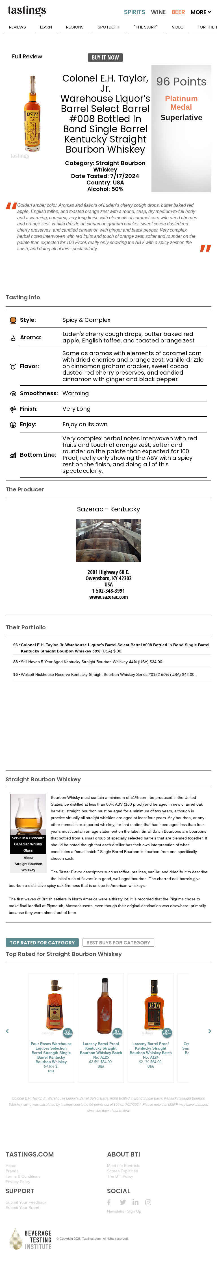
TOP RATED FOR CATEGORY (42, 942)
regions (75, 27)
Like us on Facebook (113, 1202)
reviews (17, 27)
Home (11, 1165)
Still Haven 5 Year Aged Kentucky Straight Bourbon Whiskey (79, 662)
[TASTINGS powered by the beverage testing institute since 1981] (27, 14)
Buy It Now (105, 57)
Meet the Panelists (123, 1165)
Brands (12, 1171)
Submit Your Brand (22, 1207)
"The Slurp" (146, 27)
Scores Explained (122, 1171)
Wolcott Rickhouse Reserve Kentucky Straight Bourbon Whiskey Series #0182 (95, 674)
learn (46, 27)
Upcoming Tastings (151, 1202)
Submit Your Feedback (26, 1202)
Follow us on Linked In (139, 1202)
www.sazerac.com (108, 597)
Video (178, 27)
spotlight (109, 27)
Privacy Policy (18, 1181)
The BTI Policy (120, 1176)
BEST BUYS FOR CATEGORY (118, 942)
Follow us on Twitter (126, 1202)
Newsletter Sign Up (124, 1211)
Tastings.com (91, 1238)
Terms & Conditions (23, 1176)
